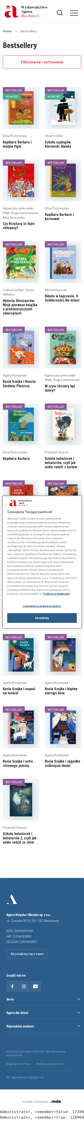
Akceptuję (42, 617)
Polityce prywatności (56, 593)
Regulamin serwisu (19, 1063)
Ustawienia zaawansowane (42, 605)
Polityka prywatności (49, 1063)
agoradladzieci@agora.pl (27, 1077)
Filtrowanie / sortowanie (42, 62)
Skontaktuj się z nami (26, 954)
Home (7, 31)
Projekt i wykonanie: (36, 1101)
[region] (42, 562)
